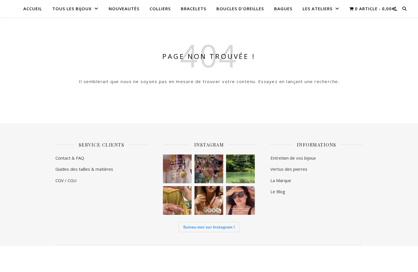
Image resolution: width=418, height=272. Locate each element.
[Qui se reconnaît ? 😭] (240, 200)
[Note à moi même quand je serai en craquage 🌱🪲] (240, 168)
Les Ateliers (317, 8)
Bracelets (193, 8)
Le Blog (277, 191)
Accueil (32, 8)
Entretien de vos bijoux (293, 158)
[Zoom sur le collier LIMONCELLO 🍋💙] (208, 200)
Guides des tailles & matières (84, 169)
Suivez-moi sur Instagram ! (209, 227)
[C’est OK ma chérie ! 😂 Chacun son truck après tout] (177, 168)
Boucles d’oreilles (240, 8)
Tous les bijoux (72, 8)
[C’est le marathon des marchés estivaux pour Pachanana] (208, 168)
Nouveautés (124, 8)
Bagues (283, 8)
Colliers (160, 8)
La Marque (280, 180)
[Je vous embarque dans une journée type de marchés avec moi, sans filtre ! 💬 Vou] (177, 200)
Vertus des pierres (288, 169)
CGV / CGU (65, 180)
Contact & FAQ (69, 158)
